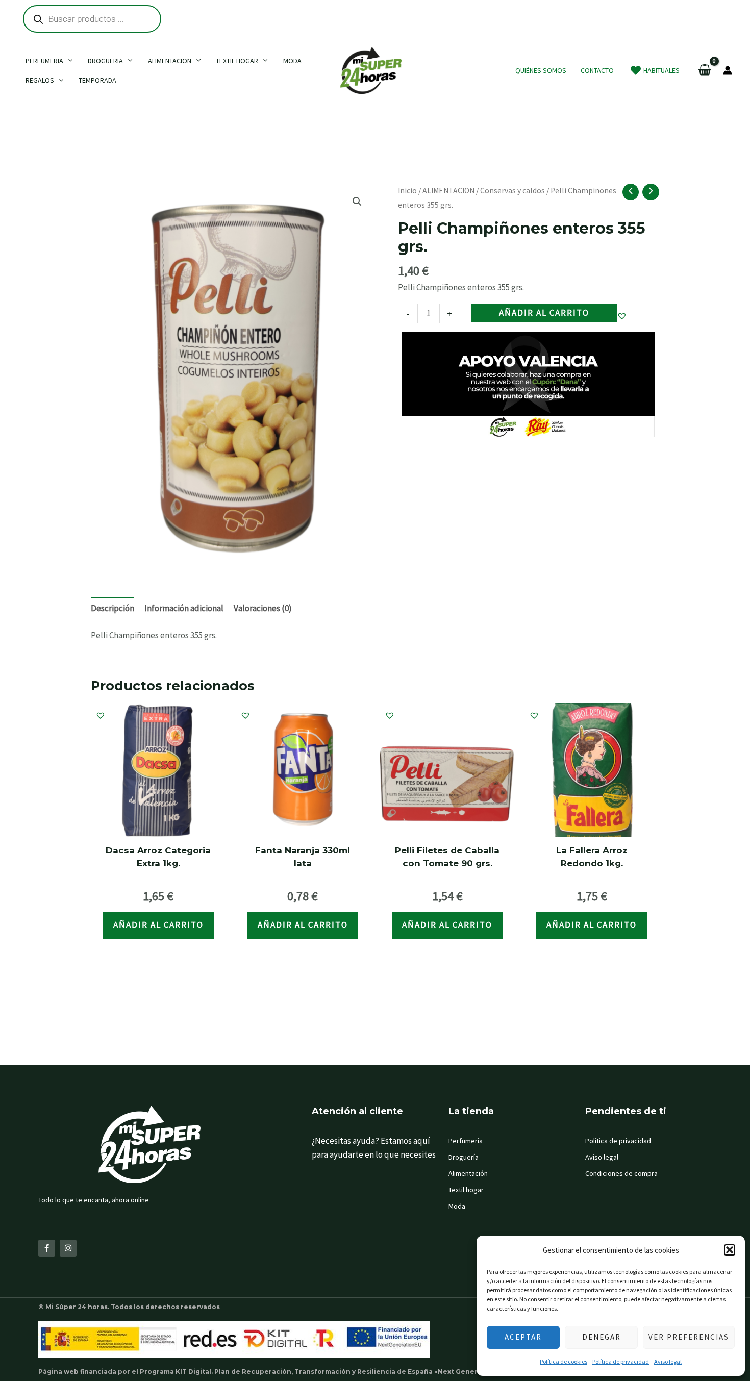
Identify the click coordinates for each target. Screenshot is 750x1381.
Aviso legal (668, 1361)
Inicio (407, 190)
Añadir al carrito (544, 312)
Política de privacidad (620, 1361)
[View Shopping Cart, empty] (705, 70)
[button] (729, 1250)
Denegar (601, 1337)
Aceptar (523, 1337)
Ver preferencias (688, 1337)
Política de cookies (563, 1361)
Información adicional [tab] (183, 608)
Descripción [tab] (112, 608)
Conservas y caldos (512, 190)
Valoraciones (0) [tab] (263, 608)
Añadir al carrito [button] (158, 925)
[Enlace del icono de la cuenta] (727, 70)
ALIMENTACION (448, 190)
